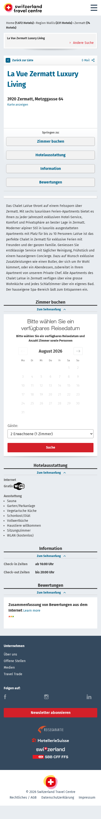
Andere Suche (83, 43)
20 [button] (50, 394)
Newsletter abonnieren (50, 712)
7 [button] (59, 377)
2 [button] (78, 368)
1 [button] (69, 368)
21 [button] (59, 394)
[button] (22, 351)
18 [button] (32, 394)
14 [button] (59, 386)
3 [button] (23, 377)
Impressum (87, 798)
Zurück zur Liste (22, 60)
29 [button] (68, 403)
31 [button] (22, 412)
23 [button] (78, 394)
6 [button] (50, 377)
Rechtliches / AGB (23, 798)
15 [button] (68, 386)
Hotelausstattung (50, 155)
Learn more (31, 611)
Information (50, 168)
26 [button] (41, 403)
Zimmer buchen (50, 141)
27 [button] (50, 403)
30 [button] (78, 403)
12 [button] (41, 386)
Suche (50, 447)
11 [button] (32, 386)
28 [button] (59, 403)
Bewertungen (50, 182)
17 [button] (23, 394)
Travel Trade (13, 674)
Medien (9, 668)
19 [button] (41, 394)
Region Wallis (54, 23)
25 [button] (32, 403)
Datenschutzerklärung (57, 798)
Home (20, 23)
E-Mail (86, 60)
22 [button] (68, 394)
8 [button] (69, 377)
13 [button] (50, 386)
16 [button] (77, 386)
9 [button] (78, 377)
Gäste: (13, 425)
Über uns (10, 654)
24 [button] (23, 403)
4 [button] (32, 377)
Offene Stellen (15, 661)
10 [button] (23, 386)
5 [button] (41, 377)
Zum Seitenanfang (49, 309)
